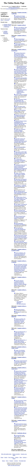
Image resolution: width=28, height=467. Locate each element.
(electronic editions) (20, 180)
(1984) (19, 44)
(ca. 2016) (19, 254)
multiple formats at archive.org (20, 93)
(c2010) (20, 100)
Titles (21, 457)
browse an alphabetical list (11, 8)
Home (2, 457)
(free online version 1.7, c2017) (20, 362)
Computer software (7, 24)
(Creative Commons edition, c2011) (19, 174)
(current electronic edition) (20, 186)
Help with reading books (6, 454)
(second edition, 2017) (20, 54)
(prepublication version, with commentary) (20, 192)
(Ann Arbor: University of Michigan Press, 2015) (20, 382)
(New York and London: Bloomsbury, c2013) (20, 373)
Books (3, 460)
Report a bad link (16, 454)
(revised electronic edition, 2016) (20, 140)
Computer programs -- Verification (5, 32)
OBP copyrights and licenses (14, 465)
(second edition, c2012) (20, 333)
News (7, 460)
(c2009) (20, 111)
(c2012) (20, 153)
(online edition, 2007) (19, 436)
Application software (21, 433)
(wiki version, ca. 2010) (19, 160)
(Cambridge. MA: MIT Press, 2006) (20, 442)
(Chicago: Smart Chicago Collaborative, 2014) (20, 268)
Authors (16, 457)
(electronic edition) (19, 217)
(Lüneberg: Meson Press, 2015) (20, 28)
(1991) (20, 424)
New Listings (11, 457)
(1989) (19, 16)
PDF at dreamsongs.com (22, 66)
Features (11, 460)
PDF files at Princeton (21, 303)
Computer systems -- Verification (7, 26)
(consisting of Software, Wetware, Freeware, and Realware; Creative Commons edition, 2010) (20, 283)
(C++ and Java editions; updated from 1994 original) (20, 199)
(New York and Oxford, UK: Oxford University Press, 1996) (20, 71)
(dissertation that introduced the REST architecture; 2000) (20, 167)
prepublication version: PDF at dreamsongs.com (22, 68)
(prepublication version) (20, 229)
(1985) (19, 39)
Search (5, 457)
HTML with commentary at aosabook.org (22, 90)
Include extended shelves (14, 7)
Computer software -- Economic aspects (19, 250)
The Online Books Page (14, 2)
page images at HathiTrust (20, 302)
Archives (16, 460)
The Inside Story (22, 460)
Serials (14, 458)
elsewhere (7, 20)
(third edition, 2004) (19, 116)
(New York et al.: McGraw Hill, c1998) (20, 123)
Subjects (24, 457)
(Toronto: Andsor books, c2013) (19, 320)
